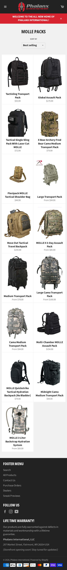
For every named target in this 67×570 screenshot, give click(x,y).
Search (7, 470)
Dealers (7, 491)
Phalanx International (19, 559)
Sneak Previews (11, 496)
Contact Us (9, 480)
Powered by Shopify (39, 559)
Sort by (33, 39)
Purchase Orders (12, 485)
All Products (9, 475)
